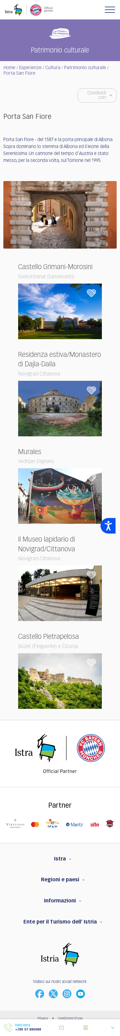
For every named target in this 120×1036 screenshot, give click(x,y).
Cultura (52, 68)
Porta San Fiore (19, 73)
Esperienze (30, 68)
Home (9, 68)
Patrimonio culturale (85, 68)
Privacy (42, 1018)
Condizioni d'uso (70, 1018)
